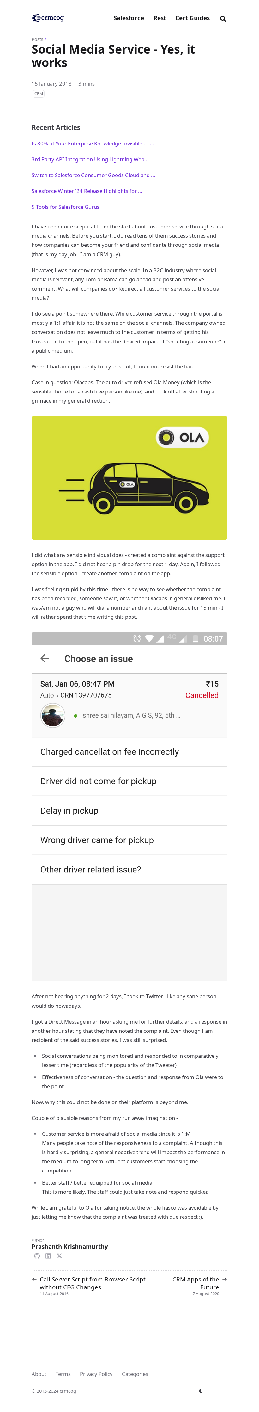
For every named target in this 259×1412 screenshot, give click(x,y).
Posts (37, 39)
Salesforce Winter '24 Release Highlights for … (87, 191)
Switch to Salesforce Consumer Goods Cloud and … (93, 175)
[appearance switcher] (201, 1391)
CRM (38, 93)
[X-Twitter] (59, 1255)
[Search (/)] (223, 17)
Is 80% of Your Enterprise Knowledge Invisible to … (93, 143)
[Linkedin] (48, 1255)
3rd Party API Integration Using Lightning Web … (91, 159)
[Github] (37, 1255)
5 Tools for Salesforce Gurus (65, 206)
